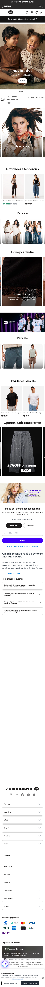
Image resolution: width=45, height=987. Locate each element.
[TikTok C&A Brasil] (16, 795)
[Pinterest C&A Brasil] (22, 795)
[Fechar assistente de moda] (40, 949)
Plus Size (7, 836)
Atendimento (8, 898)
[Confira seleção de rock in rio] (22, 331)
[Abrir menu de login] (31, 12)
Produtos (7, 874)
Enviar (22, 540)
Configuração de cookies (10, 983)
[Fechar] (43, 978)
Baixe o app (8, 890)
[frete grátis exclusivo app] (22, 21)
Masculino (31, 525)
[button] (27, 12)
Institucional (8, 866)
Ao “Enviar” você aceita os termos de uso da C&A (22, 546)
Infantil (6, 820)
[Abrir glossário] (25, 855)
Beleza (6, 844)
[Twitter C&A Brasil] (28, 795)
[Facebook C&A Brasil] (34, 795)
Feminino (13, 525)
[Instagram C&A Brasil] (11, 795)
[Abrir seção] (26, 804)
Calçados (7, 828)
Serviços (7, 882)
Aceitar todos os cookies (30, 983)
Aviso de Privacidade (17, 979)
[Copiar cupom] (39, 6)
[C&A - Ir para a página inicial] (11, 12)
